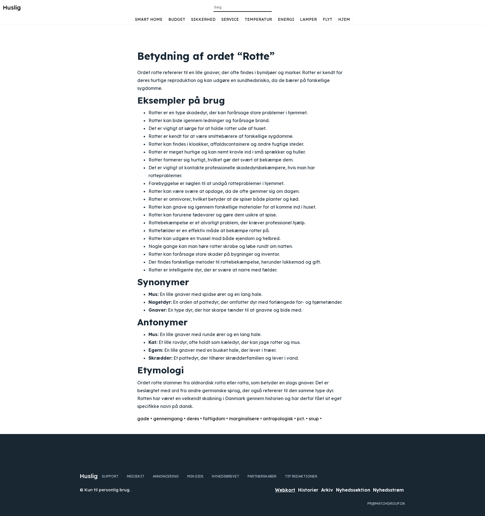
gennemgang (168, 418)
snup (314, 418)
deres (193, 418)
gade (143, 418)
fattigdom (214, 418)
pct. (301, 418)
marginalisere (244, 418)
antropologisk (278, 418)
